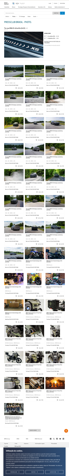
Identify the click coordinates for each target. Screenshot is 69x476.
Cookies (6, 446)
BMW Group (7, 438)
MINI (27, 438)
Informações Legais (39, 443)
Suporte (6, 443)
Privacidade (54, 443)
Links (16, 443)
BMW (18, 438)
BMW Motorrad (38, 438)
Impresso (26, 443)
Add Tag (56, 13)
